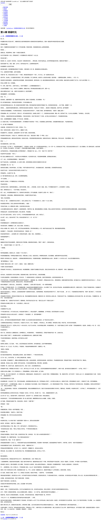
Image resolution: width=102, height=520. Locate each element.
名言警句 (5, 12)
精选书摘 (5, 7)
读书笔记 (5, 10)
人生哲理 (5, 20)
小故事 (5, 25)
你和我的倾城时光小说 (19, 28)
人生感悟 (5, 18)
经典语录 (5, 23)
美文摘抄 (5, 22)
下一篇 (21, 36)
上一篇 (2, 36)
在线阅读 (3, 514)
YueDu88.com (9, 28)
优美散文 (5, 13)
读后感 (5, 8)
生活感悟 (5, 15)
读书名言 (5, 17)
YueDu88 (3, 2)
